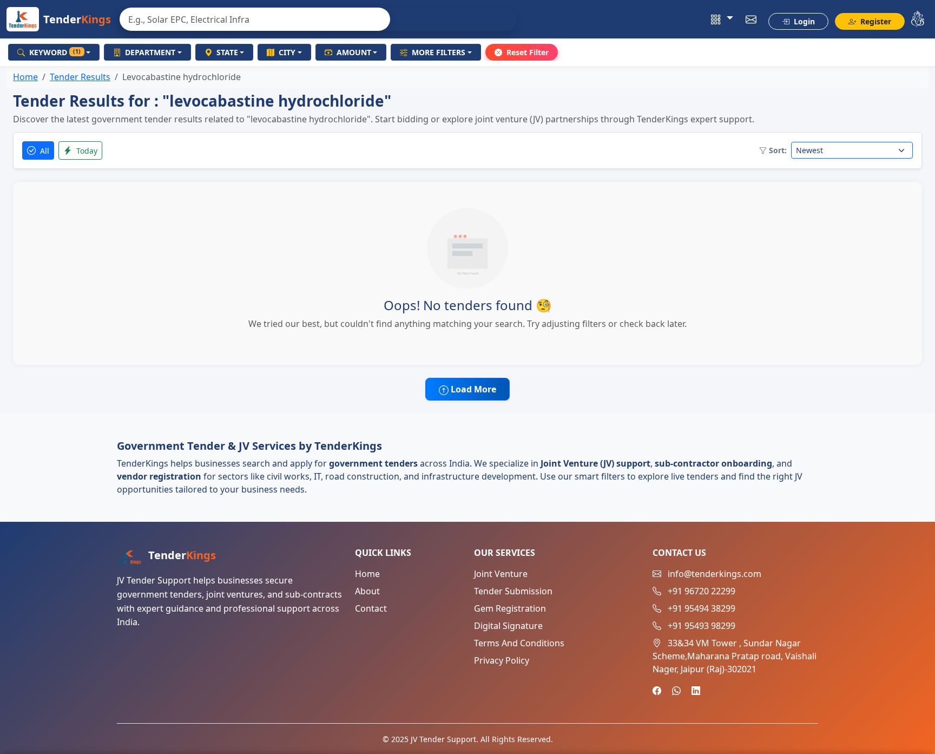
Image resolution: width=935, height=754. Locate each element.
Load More (472, 389)
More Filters (438, 52)
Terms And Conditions (519, 643)
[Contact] (751, 19)
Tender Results (80, 77)
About (367, 591)
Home (25, 77)
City (287, 52)
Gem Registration (510, 608)
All (43, 151)
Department (150, 52)
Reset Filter (527, 52)
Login (803, 21)
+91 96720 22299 (701, 591)
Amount (354, 52)
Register (874, 21)
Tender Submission (513, 591)
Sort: (778, 150)
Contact (371, 608)
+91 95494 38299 (701, 608)
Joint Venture (501, 574)
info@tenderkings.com (714, 574)
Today (85, 151)
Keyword (55, 52)
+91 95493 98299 (701, 626)
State (227, 52)
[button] (722, 19)
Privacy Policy (501, 660)
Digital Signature (508, 626)
